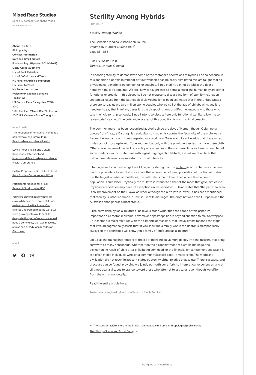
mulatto (181, 167)
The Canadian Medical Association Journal (118, 42)
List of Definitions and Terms (29, 76)
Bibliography (19, 50)
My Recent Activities (25, 89)
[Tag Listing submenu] (27, 98)
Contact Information (24, 54)
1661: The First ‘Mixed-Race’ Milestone (35, 111)
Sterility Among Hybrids (127, 16)
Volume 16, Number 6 (104, 47)
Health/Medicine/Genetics (127, 292)
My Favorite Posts (23, 85)
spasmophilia (160, 216)
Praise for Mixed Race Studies (30, 93)
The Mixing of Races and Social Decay (112, 331)
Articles (105, 292)
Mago (110, 133)
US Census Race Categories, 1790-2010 (33, 104)
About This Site (21, 46)
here (123, 283)
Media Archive (152, 292)
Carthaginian (126, 133)
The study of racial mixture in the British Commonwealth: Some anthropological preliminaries (147, 325)
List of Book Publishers (25, 72)
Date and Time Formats (26, 59)
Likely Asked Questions (26, 67)
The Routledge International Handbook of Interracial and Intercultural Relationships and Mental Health (35, 137)
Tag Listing (18, 98)
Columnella (209, 128)
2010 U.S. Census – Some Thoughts (33, 115)
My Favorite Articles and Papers (31, 80)
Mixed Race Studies (34, 15)
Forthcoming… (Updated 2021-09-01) (34, 63)
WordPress (165, 364)
